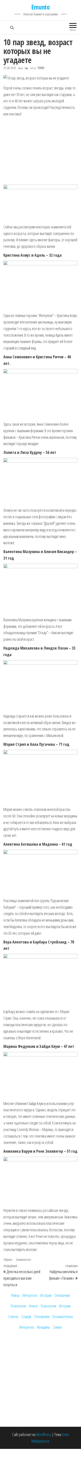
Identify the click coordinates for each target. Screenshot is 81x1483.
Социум (26, 1316)
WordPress (43, 1434)
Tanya (41, 68)
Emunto (40, 7)
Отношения (62, 1295)
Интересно (29, 1295)
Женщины (43, 1327)
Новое (33, 1306)
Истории (46, 1295)
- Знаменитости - (23, 1259)
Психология (18, 1306)
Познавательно (62, 1316)
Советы (13, 1316)
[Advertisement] (41, 151)
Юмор (15, 1295)
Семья (57, 1327)
